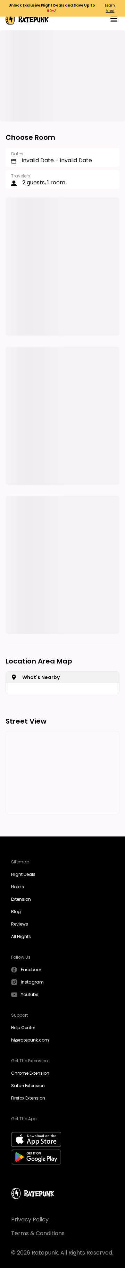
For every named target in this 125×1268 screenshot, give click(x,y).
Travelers (20, 176)
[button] (113, 19)
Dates (17, 154)
